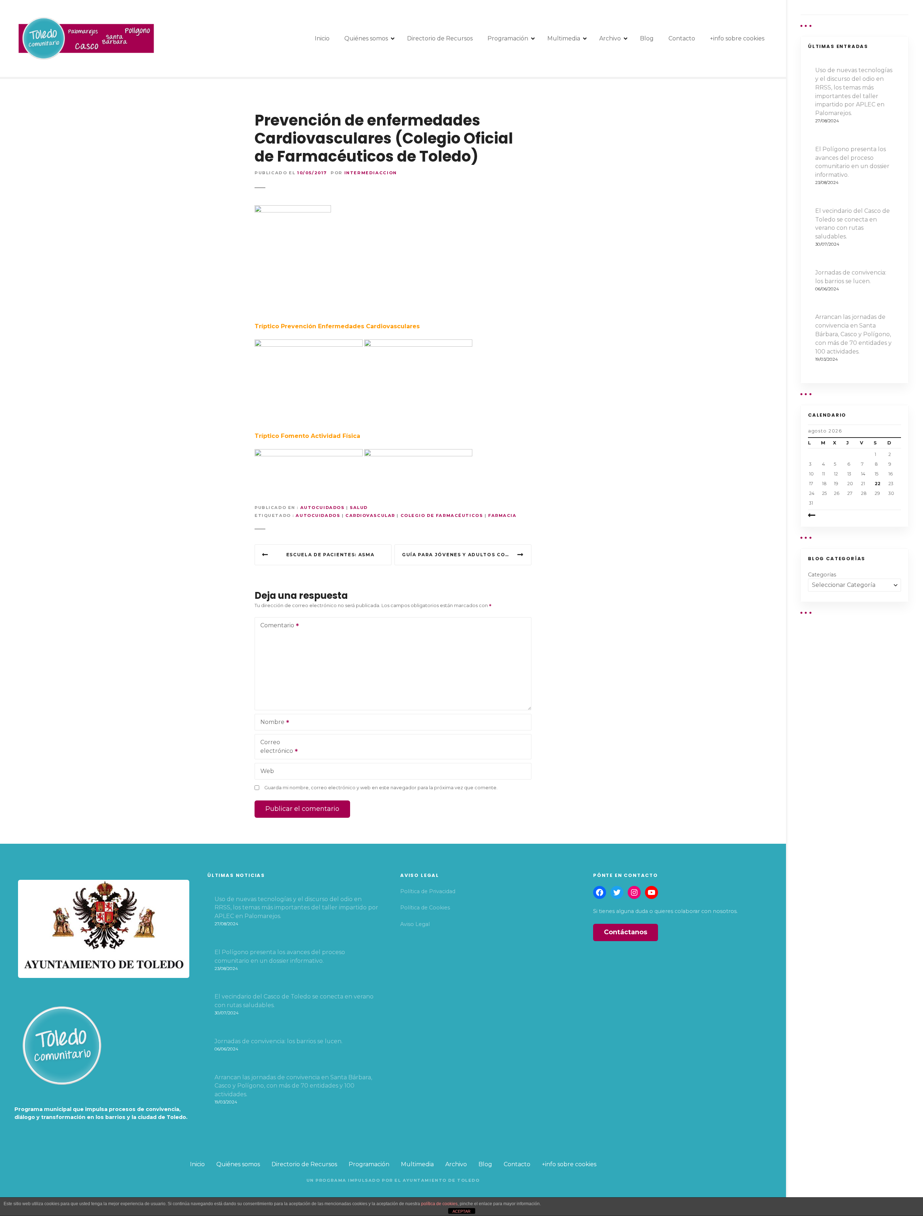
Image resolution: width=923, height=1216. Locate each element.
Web (267, 771)
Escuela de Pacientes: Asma (330, 554)
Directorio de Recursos (440, 38)
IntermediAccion (370, 172)
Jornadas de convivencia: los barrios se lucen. (850, 277)
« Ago (823, 516)
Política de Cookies (425, 907)
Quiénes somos (366, 38)
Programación (507, 38)
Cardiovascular (370, 515)
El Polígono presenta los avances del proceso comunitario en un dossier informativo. (852, 162)
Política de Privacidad (427, 891)
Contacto (681, 38)
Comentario (275, 626)
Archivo (610, 38)
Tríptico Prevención (285, 326)
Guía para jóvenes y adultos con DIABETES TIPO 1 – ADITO (466, 554)
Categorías (822, 574)
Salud (359, 507)
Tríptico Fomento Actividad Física (307, 436)
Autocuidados (322, 507)
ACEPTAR (461, 1211)
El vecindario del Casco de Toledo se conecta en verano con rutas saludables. (852, 223)
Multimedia (563, 38)
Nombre (270, 723)
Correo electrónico (275, 747)
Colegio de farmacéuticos (442, 515)
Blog (647, 38)
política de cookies (439, 1203)
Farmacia (502, 515)
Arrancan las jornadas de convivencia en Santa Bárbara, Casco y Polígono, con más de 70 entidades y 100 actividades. (853, 334)
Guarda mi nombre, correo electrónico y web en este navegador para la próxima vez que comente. (381, 787)
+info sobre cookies (737, 38)
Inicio (322, 38)
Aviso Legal (415, 924)
